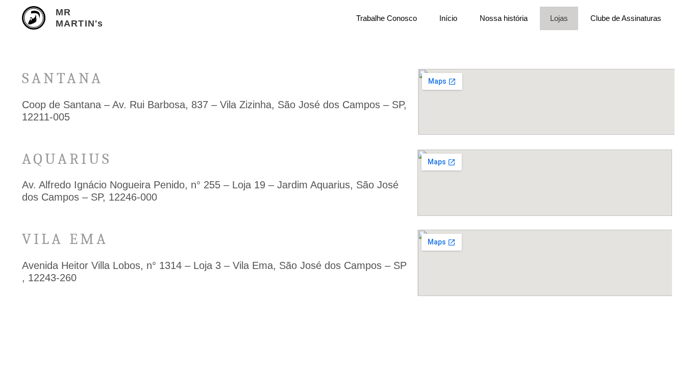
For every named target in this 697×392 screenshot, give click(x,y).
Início (448, 18)
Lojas (559, 18)
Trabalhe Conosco (386, 18)
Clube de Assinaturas (625, 18)
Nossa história (504, 18)
